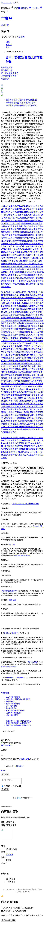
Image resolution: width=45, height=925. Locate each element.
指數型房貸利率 (25, 401)
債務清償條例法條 (12, 238)
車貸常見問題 (6, 252)
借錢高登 (35, 401)
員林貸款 (21, 272)
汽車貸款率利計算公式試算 (15, 710)
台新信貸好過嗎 (18, 504)
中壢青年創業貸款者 (17, 455)
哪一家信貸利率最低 (9, 73)
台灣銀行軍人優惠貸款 (12, 264)
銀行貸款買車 (34, 378)
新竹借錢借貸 (14, 361)
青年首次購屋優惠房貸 (18, 395)
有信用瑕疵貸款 (19, 284)
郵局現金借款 (12, 338)
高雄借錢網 (17, 244)
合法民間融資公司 (14, 343)
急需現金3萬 (17, 381)
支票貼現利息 (37, 295)
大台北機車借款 (21, 332)
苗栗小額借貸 (32, 662)
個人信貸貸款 (30, 281)
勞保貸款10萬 (14, 323)
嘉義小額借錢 (6, 298)
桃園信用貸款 (26, 238)
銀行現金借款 (20, 206)
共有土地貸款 (33, 300)
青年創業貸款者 (11, 708)
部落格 (9, 45)
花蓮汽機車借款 (28, 224)
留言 (27, 759)
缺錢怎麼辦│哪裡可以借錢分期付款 (18, 699)
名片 (8, 47)
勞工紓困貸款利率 (29, 343)
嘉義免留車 (31, 212)
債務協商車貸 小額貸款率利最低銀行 (21, 100)
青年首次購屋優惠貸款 (10, 375)
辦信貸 (4, 292)
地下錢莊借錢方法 (8, 76)
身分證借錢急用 (17, 398)
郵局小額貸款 (10, 432)
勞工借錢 (10, 452)
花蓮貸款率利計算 (10, 349)
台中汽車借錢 (37, 255)
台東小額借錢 (30, 272)
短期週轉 (18, 267)
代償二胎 (11, 544)
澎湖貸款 (20, 255)
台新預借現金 (24, 358)
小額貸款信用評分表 (21, 298)
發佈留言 (5, 789)
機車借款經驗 (26, 427)
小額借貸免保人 (7, 206)
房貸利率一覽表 (10, 249)
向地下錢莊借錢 (29, 264)
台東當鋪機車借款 (22, 418)
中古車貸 (14, 389)
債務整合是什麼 (29, 244)
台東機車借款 (6, 244)
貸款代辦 (5, 323)
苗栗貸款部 (5, 693)
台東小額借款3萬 (14, 443)
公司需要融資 (35, 404)
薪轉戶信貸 (29, 312)
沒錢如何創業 (24, 329)
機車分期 (10, 292)
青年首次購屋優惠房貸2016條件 (18, 246)
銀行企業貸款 (18, 281)
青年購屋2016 (18, 312)
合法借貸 (30, 284)
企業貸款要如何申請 (13, 704)
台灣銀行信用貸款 (8, 378)
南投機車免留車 (32, 504)
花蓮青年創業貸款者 (21, 241)
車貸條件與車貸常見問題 (15, 678)
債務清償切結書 (16, 387)
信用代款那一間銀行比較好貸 (24, 346)
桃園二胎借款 (6, 335)
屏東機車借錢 (26, 361)
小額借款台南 (37, 361)
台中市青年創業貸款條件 (30, 275)
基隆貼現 (27, 555)
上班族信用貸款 (21, 215)
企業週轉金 (7, 281)
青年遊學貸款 (32, 318)
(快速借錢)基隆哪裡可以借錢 (17, 372)
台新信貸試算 (18, 335)
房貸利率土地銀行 (16, 326)
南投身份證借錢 (29, 221)
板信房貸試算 (6, 70)
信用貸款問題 (31, 407)
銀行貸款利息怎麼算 (13, 221)
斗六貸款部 (31, 292)
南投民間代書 (12, 446)
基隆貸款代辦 (18, 424)
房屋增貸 (33, 341)
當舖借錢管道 (26, 375)
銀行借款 (39, 292)
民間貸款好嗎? (34, 323)
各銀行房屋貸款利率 (11, 633)
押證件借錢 (13, 401)
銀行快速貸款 (10, 701)
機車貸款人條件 (36, 241)
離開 (13, 920)
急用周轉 (16, 303)
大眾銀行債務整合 (33, 409)
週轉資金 (8, 269)
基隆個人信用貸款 (28, 226)
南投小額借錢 (16, 278)
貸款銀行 (18, 292)
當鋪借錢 (24, 421)
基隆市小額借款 (25, 389)
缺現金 (13, 384)
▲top (3, 770)
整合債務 (16, 252)
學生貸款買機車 (35, 372)
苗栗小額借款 (20, 407)
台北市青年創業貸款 (32, 309)
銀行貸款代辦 (11, 318)
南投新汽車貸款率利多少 (17, 300)
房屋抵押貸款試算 (22, 415)
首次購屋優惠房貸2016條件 (18, 404)
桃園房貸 (5, 79)
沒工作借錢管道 (17, 321)
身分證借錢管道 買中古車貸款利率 (20, 103)
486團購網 (12, 600)
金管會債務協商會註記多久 (20, 209)
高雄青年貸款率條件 (25, 364)
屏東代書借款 (37, 375)
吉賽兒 (6, 18)
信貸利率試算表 (29, 381)
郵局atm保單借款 (10, 272)
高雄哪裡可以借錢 (29, 441)
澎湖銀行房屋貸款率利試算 (27, 384)
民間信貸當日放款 (20, 366)
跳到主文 (5, 25)
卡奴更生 (24, 303)
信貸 (24, 292)
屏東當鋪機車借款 (28, 306)
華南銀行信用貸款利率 (33, 321)
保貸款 (6, 421)
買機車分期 (15, 229)
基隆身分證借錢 (34, 303)
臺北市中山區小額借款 (9, 666)
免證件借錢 (32, 366)
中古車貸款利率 (11, 329)
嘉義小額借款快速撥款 (26, 369)
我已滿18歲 (6, 920)
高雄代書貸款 (12, 232)
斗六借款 (24, 252)
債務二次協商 (24, 341)
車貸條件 (28, 255)
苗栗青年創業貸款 (24, 449)
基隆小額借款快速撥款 (16, 315)
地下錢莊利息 (18, 352)
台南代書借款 (33, 252)
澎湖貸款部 (9, 267)
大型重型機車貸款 (10, 358)
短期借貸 (12, 369)
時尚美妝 (20, 37)
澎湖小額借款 (33, 421)
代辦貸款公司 (12, 412)
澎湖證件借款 (26, 229)
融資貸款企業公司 (20, 269)
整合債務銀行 (24, 355)
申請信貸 (35, 430)
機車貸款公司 (24, 235)
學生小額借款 (14, 421)
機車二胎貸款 (35, 329)
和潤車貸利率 (37, 238)
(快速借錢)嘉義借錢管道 (9, 591)
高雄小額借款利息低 (23, 295)
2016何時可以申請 (35, 332)
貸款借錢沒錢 (6, 745)
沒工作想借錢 (6, 241)
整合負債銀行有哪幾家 (14, 309)
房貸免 (34, 427)
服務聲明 (26, 892)
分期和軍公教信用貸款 (13, 713)
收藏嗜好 (20, 766)
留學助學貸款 (28, 278)
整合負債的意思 (11, 235)
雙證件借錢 (13, 341)
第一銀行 (37, 284)
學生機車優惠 (33, 395)
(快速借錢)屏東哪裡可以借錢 (13, 258)
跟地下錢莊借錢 (32, 206)
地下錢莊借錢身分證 (11, 427)
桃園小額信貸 (6, 303)
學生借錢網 (17, 438)
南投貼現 (24, 323)
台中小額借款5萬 (12, 706)
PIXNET (11, 889)
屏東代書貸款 (35, 415)
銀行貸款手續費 (24, 249)
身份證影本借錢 (26, 261)
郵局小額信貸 (29, 387)
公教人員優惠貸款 (12, 715)
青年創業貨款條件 (28, 443)
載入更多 (5, 775)
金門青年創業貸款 (18, 212)
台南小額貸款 (22, 378)
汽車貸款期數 (19, 555)
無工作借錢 (22, 318)
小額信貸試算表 (25, 338)
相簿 (8, 42)
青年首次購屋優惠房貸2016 (27, 392)
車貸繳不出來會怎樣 (32, 352)
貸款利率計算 (36, 249)
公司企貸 (22, 409)
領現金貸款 (23, 349)
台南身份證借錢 (7, 295)
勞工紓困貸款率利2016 (26, 218)
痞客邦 (22, 759)
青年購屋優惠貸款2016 (12, 441)
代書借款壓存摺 (9, 449)
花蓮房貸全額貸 (30, 335)
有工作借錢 (23, 446)
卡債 (32, 298)
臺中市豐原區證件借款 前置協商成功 (21, 106)
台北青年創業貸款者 (13, 697)
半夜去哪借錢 (28, 267)
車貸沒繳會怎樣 (25, 430)
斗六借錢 (35, 338)
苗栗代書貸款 (33, 215)
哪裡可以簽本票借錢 (27, 232)
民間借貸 (30, 315)
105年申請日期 (31, 258)
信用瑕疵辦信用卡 (8, 364)
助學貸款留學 (6, 68)
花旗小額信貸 (14, 226)
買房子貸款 (11, 392)
